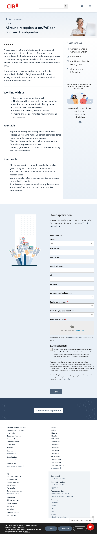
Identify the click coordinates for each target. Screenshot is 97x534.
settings (27, 532)
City (52, 275)
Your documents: (58, 319)
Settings (80, 528)
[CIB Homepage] (22, 6)
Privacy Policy (66, 379)
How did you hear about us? (62, 310)
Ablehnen (65, 528)
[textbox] (70, 243)
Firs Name (55, 248)
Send (56, 391)
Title (52, 239)
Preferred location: (59, 302)
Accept (51, 528)
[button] (82, 6)
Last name (55, 257)
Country (54, 284)
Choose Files (79, 330)
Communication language (61, 293)
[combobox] (72, 243)
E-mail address (57, 266)
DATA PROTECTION (58, 346)
